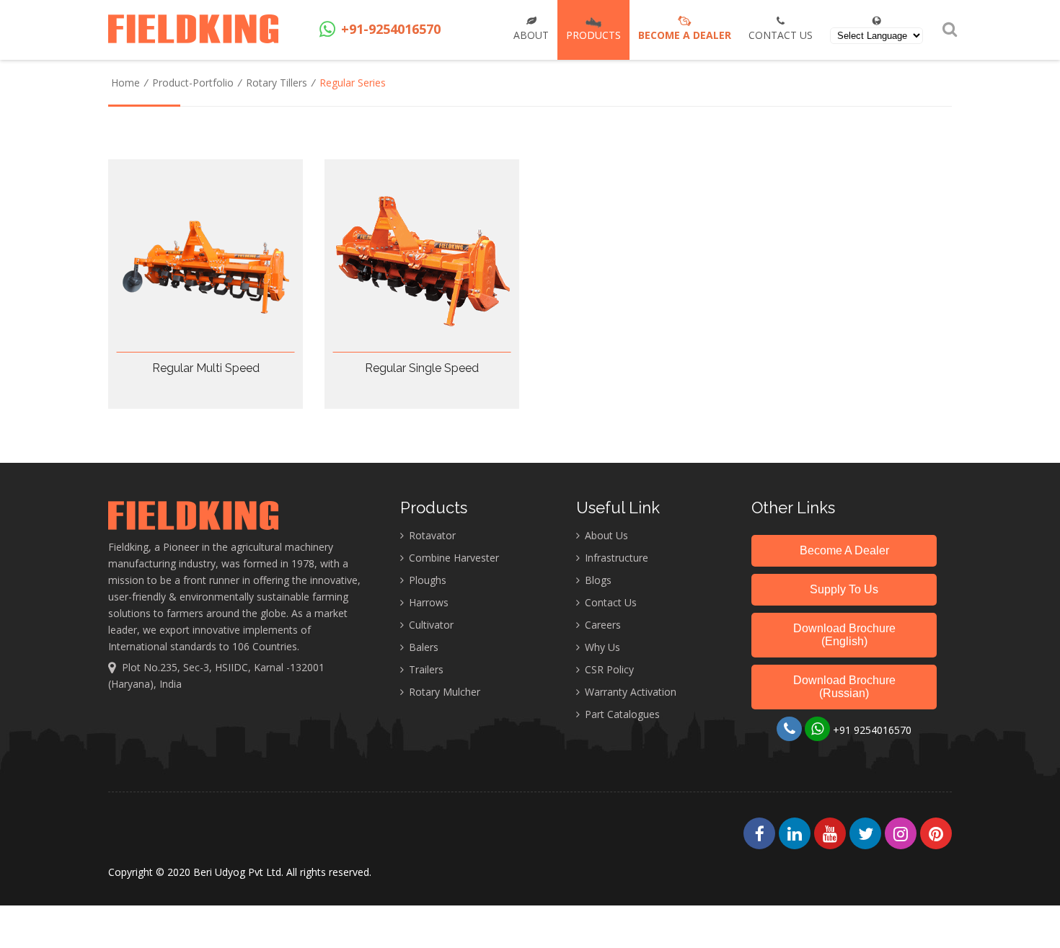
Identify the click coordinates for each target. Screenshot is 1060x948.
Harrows (427, 602)
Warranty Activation (629, 692)
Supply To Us (844, 589)
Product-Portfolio (193, 82)
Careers (601, 625)
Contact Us (780, 35)
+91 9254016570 (870, 730)
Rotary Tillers (276, 82)
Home (125, 82)
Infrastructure (615, 557)
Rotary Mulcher (443, 692)
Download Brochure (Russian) (844, 686)
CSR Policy (608, 669)
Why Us (601, 647)
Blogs (596, 580)
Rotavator (431, 535)
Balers (422, 647)
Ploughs (426, 580)
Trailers (424, 669)
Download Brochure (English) (844, 634)
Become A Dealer (844, 550)
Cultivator (430, 625)
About (531, 35)
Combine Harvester (452, 557)
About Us (605, 535)
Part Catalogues (621, 714)
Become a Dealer (684, 35)
